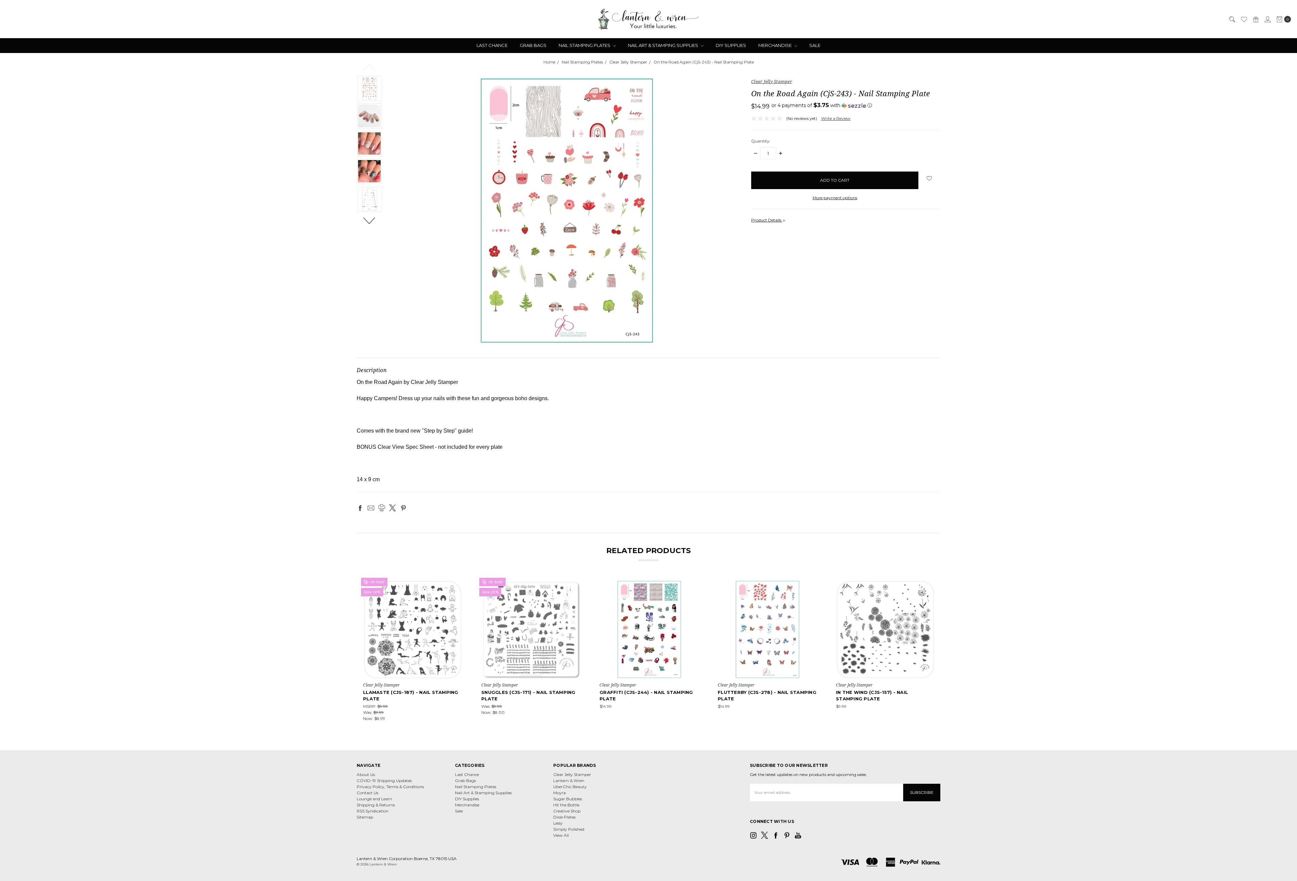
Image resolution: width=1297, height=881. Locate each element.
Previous (369, 67)
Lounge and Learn (374, 798)
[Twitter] (392, 507)
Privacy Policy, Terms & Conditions (390, 786)
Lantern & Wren (568, 780)
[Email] (370, 507)
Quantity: (760, 141)
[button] (821, 105)
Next (369, 220)
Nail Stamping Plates (585, 45)
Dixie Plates (564, 817)
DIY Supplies (731, 45)
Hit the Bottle (566, 804)
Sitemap (365, 817)
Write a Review (835, 118)
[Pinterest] (403, 507)
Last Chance (492, 45)
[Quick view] (457, 584)
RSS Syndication (372, 810)
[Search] (1231, 19)
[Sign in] (1267, 19)
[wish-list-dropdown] (929, 178)
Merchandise (775, 45)
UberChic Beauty (570, 786)
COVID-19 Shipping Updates (384, 780)
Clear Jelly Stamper (572, 774)
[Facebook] (360, 507)
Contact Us (367, 792)
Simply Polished (568, 829)
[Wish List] (1243, 19)
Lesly (558, 823)
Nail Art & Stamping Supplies (663, 45)
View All (561, 835)
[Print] (381, 507)
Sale (814, 45)
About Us (366, 774)
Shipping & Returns (376, 804)
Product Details (766, 220)
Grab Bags (533, 45)
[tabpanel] (413, 650)
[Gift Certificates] (1255, 19)
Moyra (559, 792)
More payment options (835, 197)
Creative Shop (567, 810)
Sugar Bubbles (567, 798)
